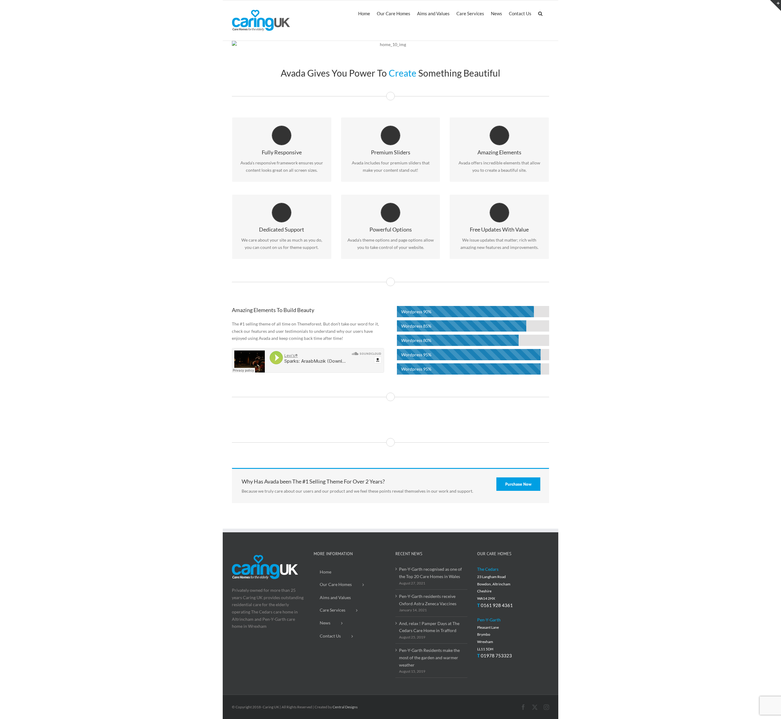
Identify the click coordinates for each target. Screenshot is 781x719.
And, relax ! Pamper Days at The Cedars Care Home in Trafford (429, 627)
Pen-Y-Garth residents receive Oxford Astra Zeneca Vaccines (427, 600)
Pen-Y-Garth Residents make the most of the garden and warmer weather (429, 657)
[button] (540, 13)
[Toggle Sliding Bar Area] (775, 5)
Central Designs (345, 707)
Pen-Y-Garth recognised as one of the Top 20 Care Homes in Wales (430, 572)
